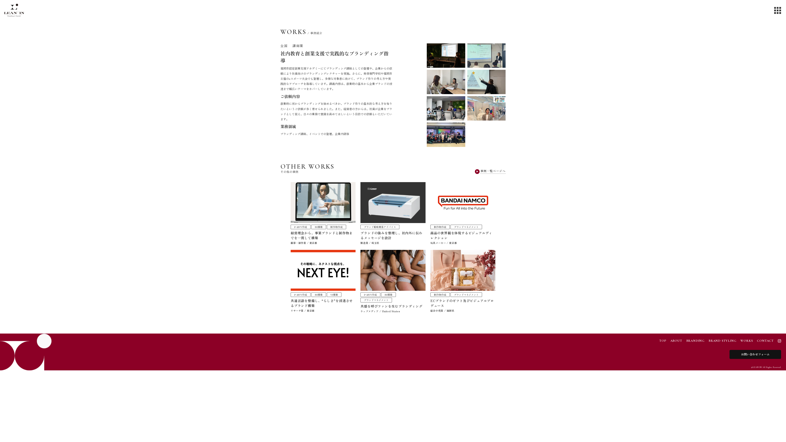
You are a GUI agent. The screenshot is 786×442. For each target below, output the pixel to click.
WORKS (746, 341)
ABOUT (676, 341)
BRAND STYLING (722, 341)
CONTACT (765, 341)
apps (777, 10)
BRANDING (695, 341)
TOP (662, 341)
